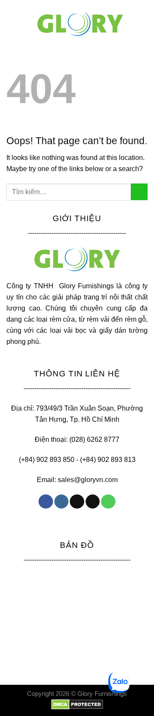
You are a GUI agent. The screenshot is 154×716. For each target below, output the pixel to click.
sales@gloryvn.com (88, 479)
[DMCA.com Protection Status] (77, 704)
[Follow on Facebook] (45, 501)
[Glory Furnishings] (80, 24)
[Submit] (139, 192)
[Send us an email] (93, 501)
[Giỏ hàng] (143, 15)
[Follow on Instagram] (61, 501)
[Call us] (108, 501)
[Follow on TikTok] (77, 501)
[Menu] (13, 15)
